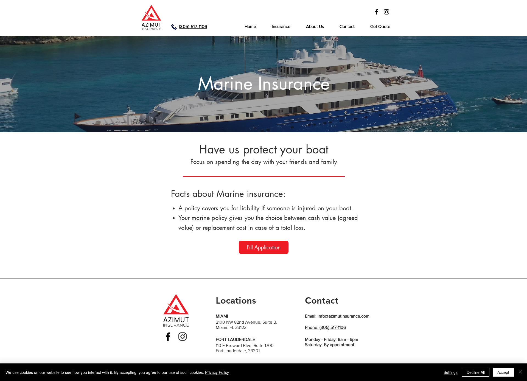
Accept (503, 372)
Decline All (476, 372)
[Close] (520, 372)
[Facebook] (376, 11)
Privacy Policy (217, 372)
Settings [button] (451, 372)
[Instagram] (386, 11)
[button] (281, 27)
